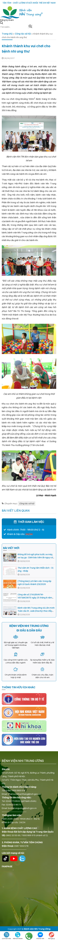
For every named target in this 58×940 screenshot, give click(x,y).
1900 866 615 (18, 790)
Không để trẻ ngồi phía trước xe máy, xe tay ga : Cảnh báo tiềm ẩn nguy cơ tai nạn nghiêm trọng (35, 557)
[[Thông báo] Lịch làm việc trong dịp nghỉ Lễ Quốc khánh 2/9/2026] (10, 584)
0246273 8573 (13, 804)
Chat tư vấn (40, 938)
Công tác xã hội (23, 33)
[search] (30, 26)
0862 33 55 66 (13, 835)
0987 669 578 (21, 846)
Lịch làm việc (6, 938)
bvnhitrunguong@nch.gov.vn (22, 808)
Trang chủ (7, 33)
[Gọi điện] (29, 936)
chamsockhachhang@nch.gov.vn (24, 794)
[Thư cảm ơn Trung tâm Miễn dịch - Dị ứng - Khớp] (10, 570)
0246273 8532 (13, 801)
